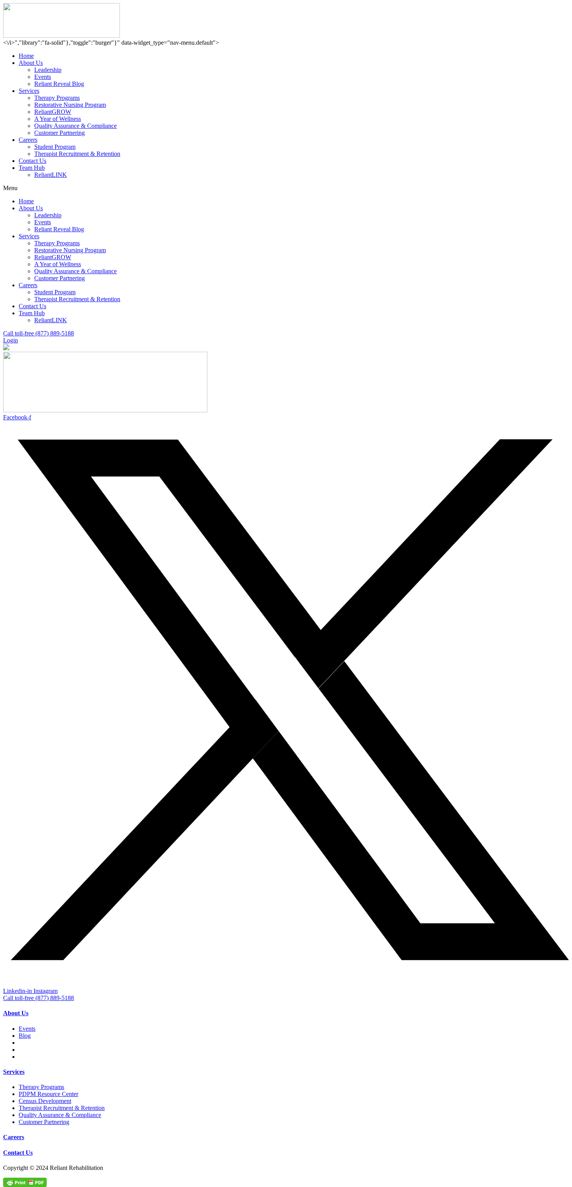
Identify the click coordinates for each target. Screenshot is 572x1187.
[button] (286, 188)
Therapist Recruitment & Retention (77, 153)
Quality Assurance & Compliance (75, 125)
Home (26, 55)
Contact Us (32, 160)
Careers (28, 139)
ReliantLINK (50, 174)
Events (42, 76)
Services (29, 90)
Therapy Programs (57, 97)
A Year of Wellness (57, 118)
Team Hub (32, 167)
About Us (31, 62)
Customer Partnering (59, 132)
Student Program (54, 146)
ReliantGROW (52, 111)
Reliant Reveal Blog (59, 83)
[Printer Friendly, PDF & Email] (25, 1182)
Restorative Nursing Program (70, 104)
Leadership (47, 69)
